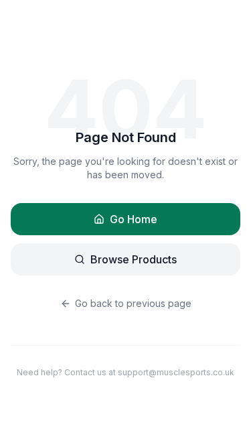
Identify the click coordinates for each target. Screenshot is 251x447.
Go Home (133, 219)
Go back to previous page (133, 303)
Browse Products (133, 259)
